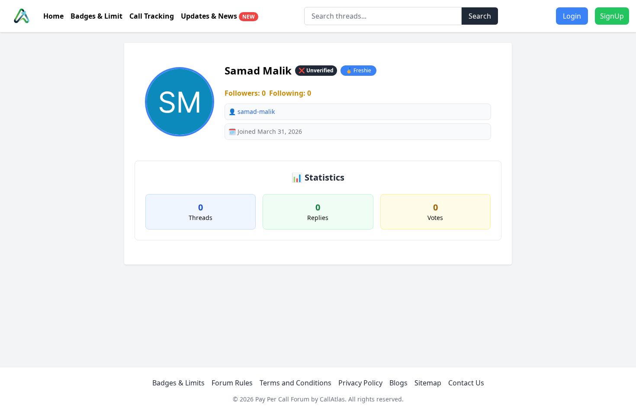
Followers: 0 (245, 93)
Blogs (398, 383)
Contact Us (466, 383)
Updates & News (218, 16)
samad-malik (256, 111)
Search (480, 16)
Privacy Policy (360, 383)
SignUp (612, 16)
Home (53, 16)
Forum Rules (232, 383)
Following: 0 (290, 93)
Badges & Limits (178, 383)
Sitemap (427, 383)
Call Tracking (151, 16)
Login (572, 16)
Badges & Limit (96, 16)
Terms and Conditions (295, 383)
